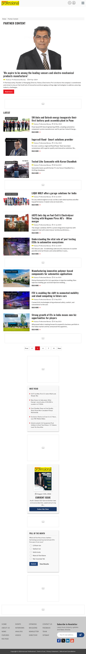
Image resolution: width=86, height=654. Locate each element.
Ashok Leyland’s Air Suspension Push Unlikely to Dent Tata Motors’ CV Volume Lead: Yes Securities (44, 425)
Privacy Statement (52, 651)
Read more (8, 92)
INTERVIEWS (19, 628)
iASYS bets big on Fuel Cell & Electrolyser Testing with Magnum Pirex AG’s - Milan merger (53, 218)
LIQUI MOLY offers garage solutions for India (54, 193)
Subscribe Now (43, 509)
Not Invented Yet (39, 559)
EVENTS (18, 624)
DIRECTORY (33, 635)
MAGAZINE (33, 628)
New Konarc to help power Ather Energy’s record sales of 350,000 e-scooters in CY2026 (42, 402)
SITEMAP (46, 635)
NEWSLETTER (34, 631)
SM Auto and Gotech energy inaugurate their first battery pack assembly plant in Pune (54, 119)
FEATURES (5, 635)
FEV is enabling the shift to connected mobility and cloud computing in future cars (55, 294)
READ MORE (35, 132)
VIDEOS (18, 635)
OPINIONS (33, 624)
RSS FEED (5, 639)
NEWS (4, 631)
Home (4, 19)
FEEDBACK (46, 628)
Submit (33, 564)
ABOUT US (6, 628)
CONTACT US (47, 624)
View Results (44, 564)
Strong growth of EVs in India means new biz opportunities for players (54, 316)
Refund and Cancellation (68, 651)
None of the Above (39, 555)
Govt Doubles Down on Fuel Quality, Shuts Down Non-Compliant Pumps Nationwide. (42, 410)
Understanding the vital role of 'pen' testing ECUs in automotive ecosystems (54, 241)
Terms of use (41, 651)
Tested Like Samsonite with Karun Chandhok (54, 161)
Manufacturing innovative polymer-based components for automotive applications (52, 272)
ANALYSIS (19, 631)
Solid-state (37, 552)
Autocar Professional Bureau (16, 79)
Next (59, 348)
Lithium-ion (37, 545)
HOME (4, 624)
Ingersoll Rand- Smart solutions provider (52, 139)
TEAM (45, 631)
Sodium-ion (37, 549)
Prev (26, 348)
